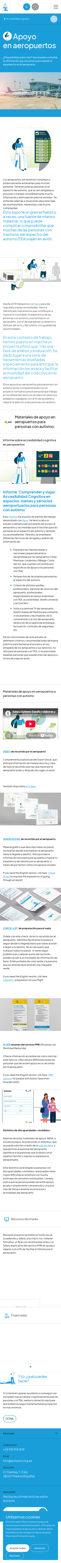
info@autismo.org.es (17, 1460)
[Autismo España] (6, 7)
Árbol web (8, 1433)
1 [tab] (30, 1366)
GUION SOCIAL (11, 839)
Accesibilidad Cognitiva (17, 18)
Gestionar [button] (39, 1548)
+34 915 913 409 (13, 1449)
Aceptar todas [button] (18, 1548)
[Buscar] (26, 6)
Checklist (8, 979)
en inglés (31, 786)
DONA (10, 1418)
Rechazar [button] (15, 1555)
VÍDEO (7, 751)
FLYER (6, 1044)
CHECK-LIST (10, 928)
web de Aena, (46, 1145)
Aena (38, 303)
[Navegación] (55, 6)
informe (12, 516)
